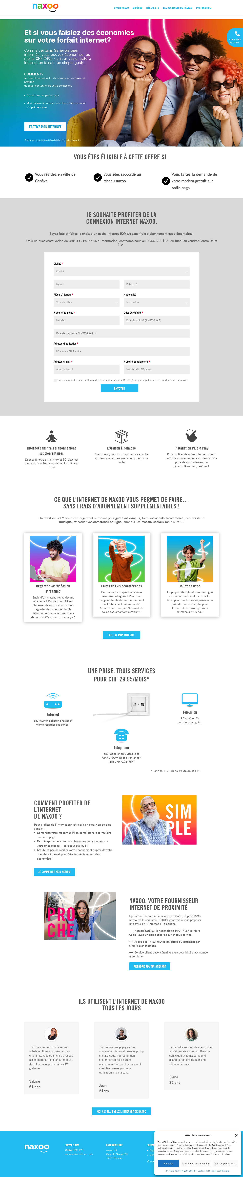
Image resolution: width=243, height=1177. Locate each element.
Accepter (168, 1163)
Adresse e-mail (62, 361)
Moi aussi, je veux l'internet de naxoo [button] (121, 1111)
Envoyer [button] (119, 388)
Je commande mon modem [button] (54, 872)
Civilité (57, 263)
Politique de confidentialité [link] (218, 1171)
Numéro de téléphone (136, 361)
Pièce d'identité (62, 294)
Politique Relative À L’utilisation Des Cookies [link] (185, 1171)
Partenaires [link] (203, 8)
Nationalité (130, 294)
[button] (236, 1135)
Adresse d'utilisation (65, 343)
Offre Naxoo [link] (121, 8)
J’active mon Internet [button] (45, 126)
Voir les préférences (225, 1163)
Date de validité (133, 312)
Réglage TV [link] (152, 8)
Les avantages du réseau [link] (177, 8)
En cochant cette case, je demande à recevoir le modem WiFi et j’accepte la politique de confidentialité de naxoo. (123, 380)
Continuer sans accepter (195, 1163)
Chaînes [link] (137, 8)
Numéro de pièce (63, 312)
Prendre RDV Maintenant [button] (150, 966)
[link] (45, 7)
